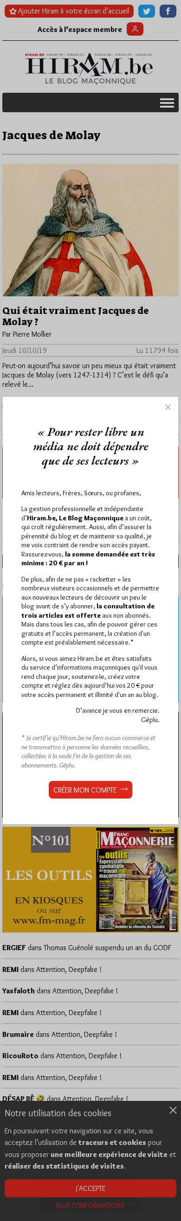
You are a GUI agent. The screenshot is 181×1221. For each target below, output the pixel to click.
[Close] (168, 407)
